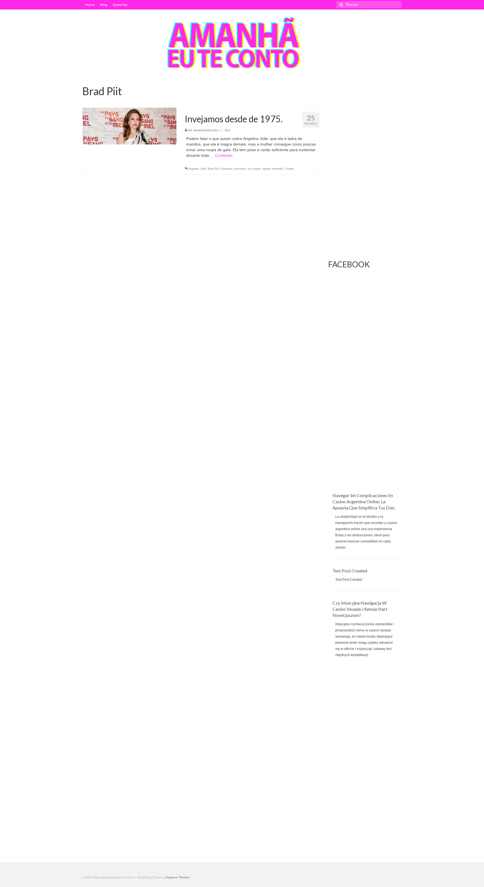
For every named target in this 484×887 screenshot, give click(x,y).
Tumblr (289, 168)
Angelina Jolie (197, 168)
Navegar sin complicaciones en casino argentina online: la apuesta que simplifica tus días (363, 501)
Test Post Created (349, 570)
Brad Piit (213, 168)
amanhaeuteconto (205, 130)
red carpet (254, 168)
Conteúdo (223, 155)
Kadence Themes (177, 877)
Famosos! (226, 168)
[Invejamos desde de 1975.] (129, 125)
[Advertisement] (365, 408)
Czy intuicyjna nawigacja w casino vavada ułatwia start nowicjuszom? (359, 609)
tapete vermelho (272, 168)
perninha (240, 168)
